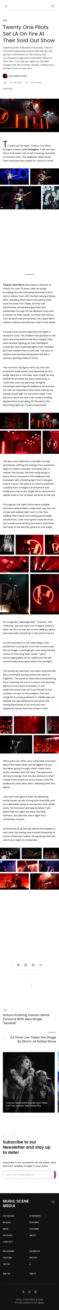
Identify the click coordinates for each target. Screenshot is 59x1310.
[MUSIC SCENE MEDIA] (29, 6)
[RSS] (35, 1291)
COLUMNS (34, 1229)
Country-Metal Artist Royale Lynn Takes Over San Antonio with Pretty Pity (27, 1104)
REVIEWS (7, 1222)
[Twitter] (23, 1291)
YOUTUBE (7, 1257)
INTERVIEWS (35, 1216)
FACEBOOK (35, 1251)
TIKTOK (6, 1264)
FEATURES (34, 1222)
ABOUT (33, 1235)
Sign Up (6, 1273)
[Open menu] (6, 6)
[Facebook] (29, 1291)
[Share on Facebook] (25, 965)
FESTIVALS (7, 1235)
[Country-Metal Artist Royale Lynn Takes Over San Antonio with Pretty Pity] (29, 1082)
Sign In (33, 1273)
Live (5, 20)
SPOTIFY (34, 1257)
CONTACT (8, 1242)
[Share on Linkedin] (33, 965)
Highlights (7, 88)
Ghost (41, 1302)
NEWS (5, 1229)
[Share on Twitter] (18, 965)
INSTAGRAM (8, 1251)
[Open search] (53, 6)
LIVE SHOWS (8, 1216)
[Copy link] (40, 965)
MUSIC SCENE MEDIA (16, 1203)
